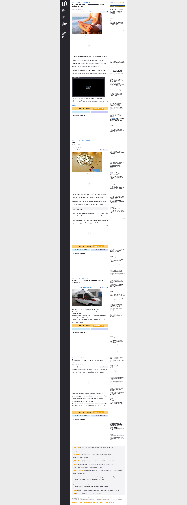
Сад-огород (75, 484)
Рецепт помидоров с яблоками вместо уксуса (91, 490)
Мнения (63, 33)
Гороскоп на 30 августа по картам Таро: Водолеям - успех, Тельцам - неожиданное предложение (117, 250)
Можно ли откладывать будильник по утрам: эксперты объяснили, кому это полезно (117, 27)
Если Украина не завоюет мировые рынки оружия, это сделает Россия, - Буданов (117, 378)
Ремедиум (74, 243)
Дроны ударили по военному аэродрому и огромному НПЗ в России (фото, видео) (116, 215)
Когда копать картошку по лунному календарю (104, 484)
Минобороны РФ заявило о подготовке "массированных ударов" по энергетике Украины (116, 98)
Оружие (63, 22)
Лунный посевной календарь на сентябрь (80, 487)
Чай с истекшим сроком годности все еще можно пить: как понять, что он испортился (117, 348)
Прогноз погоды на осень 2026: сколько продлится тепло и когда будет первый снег (116, 108)
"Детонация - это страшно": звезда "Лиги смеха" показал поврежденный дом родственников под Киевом (117, 123)
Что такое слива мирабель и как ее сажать (101, 486)
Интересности (64, 26)
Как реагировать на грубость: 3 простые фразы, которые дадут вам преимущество (116, 389)
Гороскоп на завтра (84, 467)
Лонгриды (64, 34)
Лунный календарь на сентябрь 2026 (91, 464)
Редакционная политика (104, 502)
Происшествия (64, 23)
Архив (63, 36)
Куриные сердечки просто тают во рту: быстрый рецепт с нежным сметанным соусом (117, 191)
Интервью (64, 32)
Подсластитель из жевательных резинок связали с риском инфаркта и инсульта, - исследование (116, 177)
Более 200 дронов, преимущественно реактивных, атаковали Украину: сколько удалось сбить (117, 428)
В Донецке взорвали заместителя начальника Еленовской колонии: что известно (116, 205)
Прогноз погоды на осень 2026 (78, 461)
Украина (63, 10)
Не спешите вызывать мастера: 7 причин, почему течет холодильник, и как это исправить (117, 77)
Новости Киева (96, 450)
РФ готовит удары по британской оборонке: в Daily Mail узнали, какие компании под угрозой (116, 94)
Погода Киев (86, 461)
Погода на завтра (92, 461)
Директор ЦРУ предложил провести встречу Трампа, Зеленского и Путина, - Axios (117, 274)
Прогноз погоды (76, 460)
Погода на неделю (83, 460)
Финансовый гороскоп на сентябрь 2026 (105, 464)
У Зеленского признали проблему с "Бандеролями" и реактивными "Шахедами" (117, 382)
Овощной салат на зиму (115, 490)
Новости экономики (77, 454)
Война (63, 9)
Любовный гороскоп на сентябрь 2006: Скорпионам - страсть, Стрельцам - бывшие (117, 438)
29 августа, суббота (115, 351)
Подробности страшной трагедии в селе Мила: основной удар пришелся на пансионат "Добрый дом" (117, 16)
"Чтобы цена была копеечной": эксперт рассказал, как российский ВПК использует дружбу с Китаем (116, 67)
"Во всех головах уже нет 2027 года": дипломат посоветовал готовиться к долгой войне (117, 156)
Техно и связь (64, 19)
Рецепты (75, 490)
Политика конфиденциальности (89, 502)
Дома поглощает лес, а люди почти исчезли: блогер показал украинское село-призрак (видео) (117, 126)
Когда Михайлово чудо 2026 (117, 470)
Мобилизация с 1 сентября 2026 (108, 447)
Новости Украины (76, 450)
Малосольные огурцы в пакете (105, 490)
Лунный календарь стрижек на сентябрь (95, 467)
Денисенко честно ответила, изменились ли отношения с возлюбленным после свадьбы (117, 152)
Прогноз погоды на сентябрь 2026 (105, 460)
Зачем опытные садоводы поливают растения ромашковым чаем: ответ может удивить (117, 301)
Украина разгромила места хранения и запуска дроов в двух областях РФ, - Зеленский (117, 19)
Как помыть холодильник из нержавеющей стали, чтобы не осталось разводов (116, 281)
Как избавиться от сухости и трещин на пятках (81, 479)
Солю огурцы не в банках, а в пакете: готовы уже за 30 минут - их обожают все (116, 115)
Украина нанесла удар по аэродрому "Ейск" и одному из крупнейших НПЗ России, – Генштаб (117, 119)
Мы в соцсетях (111, 502)
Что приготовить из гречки (82, 476)
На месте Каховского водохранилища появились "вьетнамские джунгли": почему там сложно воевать (117, 187)
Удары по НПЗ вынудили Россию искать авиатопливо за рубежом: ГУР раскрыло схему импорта (116, 173)
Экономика (64, 12)
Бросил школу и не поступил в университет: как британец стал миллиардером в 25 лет (116, 254)
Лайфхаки (75, 476)
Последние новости (116, 9)
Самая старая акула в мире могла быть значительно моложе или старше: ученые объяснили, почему (117, 442)
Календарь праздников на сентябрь (97, 471)
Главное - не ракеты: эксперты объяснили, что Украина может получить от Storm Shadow (117, 399)
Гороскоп (75, 464)
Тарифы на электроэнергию (106, 454)
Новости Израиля (75, 409)
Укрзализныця (75, 457)
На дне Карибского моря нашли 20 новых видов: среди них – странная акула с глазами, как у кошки (117, 197)
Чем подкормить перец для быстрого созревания (87, 484)
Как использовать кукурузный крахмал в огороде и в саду (83, 486)
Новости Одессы (116, 450)
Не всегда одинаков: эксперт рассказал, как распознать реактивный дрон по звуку (116, 309)
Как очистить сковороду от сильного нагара (97, 479)
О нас (97, 502)
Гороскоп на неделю (81, 464)
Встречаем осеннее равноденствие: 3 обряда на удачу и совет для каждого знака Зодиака (117, 112)
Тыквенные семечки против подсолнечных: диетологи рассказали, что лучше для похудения (117, 130)
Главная (63, 8)
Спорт (63, 17)
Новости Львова (90, 450)
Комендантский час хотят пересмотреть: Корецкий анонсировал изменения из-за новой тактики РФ (116, 424)
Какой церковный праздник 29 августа (79, 473)
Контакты (64, 38)
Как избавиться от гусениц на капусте (94, 487)
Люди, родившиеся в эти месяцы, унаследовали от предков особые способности (116, 432)
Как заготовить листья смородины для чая (95, 476)
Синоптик (113, 460)
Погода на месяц (96, 460)
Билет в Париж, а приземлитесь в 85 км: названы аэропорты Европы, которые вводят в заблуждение (117, 298)
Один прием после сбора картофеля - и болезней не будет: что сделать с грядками (117, 264)
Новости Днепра (76, 451)
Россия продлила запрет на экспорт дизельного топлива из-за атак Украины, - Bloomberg (117, 386)
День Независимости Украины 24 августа (90, 470)
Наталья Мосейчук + (83, 447)
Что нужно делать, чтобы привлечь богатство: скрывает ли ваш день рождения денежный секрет (117, 170)
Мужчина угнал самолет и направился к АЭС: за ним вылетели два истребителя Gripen (116, 159)
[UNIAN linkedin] (92, 493)
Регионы (63, 16)
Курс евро (89, 454)
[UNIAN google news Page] (94, 493)
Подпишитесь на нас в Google (86, 11)
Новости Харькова (84, 450)
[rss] (100, 493)
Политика (63, 11)
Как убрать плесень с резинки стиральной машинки (109, 477)
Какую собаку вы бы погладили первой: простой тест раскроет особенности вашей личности (116, 104)
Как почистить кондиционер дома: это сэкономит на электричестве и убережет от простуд (117, 393)
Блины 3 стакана (80, 490)
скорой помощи (98, 309)
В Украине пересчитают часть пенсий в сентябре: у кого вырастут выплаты (116, 166)
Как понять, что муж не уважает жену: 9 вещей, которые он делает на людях (116, 337)
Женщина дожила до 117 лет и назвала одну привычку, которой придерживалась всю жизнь (116, 148)
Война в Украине (76, 447)
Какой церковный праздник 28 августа (110, 471)
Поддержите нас (117, 6)
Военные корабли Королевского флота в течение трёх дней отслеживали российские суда (116, 341)
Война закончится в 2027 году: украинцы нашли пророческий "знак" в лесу (116, 90)
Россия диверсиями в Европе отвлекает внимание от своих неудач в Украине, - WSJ (116, 183)
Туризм (63, 25)
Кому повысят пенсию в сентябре (84, 457)
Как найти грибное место (95, 477)
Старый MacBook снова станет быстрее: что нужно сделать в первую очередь (116, 289)
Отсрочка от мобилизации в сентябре (106, 450)
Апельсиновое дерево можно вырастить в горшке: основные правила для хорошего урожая (117, 345)
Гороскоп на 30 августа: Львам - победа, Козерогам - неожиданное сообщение (116, 260)
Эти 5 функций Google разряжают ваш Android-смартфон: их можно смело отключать (116, 366)
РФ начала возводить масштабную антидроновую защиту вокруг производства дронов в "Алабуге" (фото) (117, 334)
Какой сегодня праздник (78, 470)
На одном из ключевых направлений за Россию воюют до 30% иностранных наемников (117, 354)
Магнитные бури (90, 460)
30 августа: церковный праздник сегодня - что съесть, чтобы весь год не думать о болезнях (116, 285)
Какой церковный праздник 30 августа (104, 470)
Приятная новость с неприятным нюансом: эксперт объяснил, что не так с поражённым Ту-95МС (117, 23)
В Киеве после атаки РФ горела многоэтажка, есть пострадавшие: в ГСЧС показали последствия (117, 267)
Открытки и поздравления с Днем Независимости (81, 471)
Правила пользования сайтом (77, 502)
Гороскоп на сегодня (76, 467)
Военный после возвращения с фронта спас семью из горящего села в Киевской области (116, 12)
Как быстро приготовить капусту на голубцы (110, 476)
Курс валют (93, 454)
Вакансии (63, 37)
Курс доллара (84, 454)
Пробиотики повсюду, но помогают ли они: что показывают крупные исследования (117, 374)
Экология (63, 15)
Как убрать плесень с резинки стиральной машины (81, 477)
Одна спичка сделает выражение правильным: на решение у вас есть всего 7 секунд (117, 211)
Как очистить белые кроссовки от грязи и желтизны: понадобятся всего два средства (117, 420)
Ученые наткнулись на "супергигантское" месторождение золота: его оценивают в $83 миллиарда (117, 84)
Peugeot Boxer (89, 321)
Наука (63, 18)
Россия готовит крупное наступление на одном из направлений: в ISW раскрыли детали (117, 201)
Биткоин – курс (98, 454)
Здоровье (64, 24)
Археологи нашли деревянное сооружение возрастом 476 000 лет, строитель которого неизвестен (116, 305)
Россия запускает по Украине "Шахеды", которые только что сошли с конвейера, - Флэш (116, 80)
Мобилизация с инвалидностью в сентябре (95, 447)
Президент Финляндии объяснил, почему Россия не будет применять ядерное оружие (116, 315)
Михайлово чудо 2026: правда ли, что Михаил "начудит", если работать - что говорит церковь (117, 278)
